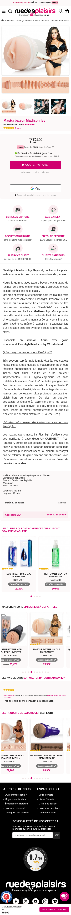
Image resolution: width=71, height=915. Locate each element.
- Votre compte (45, 794)
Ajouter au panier (54, 909)
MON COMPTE (60, 11)
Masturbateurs (19, 124)
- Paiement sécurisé (14, 808)
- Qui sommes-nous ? (15, 794)
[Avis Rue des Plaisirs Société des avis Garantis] (35, 859)
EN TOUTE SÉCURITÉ (53, 236)
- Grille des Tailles (47, 803)
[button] (31, 596)
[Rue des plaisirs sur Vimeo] (55, 901)
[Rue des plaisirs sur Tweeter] (25, 901)
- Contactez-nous (46, 812)
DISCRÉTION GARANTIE (17, 236)
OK (57, 835)
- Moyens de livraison (15, 799)
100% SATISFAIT (53, 217)
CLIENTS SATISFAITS (53, 255)
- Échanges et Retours (15, 803)
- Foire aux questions (48, 808)
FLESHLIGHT (45, 713)
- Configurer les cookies (16, 812)
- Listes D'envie (45, 799)
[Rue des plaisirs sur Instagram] (45, 901)
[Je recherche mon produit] (11, 11)
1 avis (18, 128)
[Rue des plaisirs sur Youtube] (35, 901)
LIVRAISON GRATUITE (17, 217)
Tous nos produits (6, 11)
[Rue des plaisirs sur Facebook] (16, 901)
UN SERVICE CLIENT (18, 255)
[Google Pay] (35, 188)
